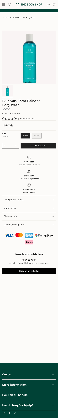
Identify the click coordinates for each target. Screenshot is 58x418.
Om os (6, 374)
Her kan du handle (15, 395)
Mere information (14, 384)
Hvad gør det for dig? (14, 200)
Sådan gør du (10, 216)
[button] (9, 119)
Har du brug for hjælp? (17, 405)
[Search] (10, 4)
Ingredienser (10, 208)
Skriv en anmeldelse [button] (29, 271)
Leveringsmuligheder (14, 225)
